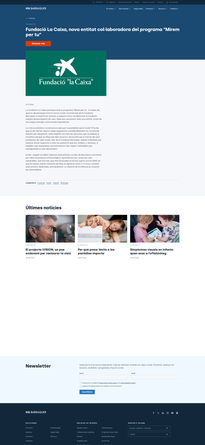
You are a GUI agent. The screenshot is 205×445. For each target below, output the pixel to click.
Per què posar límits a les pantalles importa (96, 251)
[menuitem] (111, 9)
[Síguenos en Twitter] (158, 413)
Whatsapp (64, 183)
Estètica (29, 432)
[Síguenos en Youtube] (172, 413)
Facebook (41, 183)
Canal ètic (106, 441)
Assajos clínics (82, 428)
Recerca (161, 9)
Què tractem (123, 9)
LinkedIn (56, 183)
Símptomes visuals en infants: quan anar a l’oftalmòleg (152, 251)
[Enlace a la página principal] (36, 8)
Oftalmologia (55, 428)
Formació (149, 9)
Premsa (79, 436)
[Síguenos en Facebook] (153, 413)
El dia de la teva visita (110, 432)
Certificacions (107, 428)
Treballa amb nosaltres (85, 432)
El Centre (109, 9)
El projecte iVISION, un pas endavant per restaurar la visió (48, 251)
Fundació (173, 9)
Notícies (32, 18)
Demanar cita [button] (38, 43)
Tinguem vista (82, 441)
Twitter (49, 183)
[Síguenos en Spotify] (177, 413)
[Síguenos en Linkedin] (163, 413)
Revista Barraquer (108, 436)
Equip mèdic (138, 9)
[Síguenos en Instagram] (167, 413)
